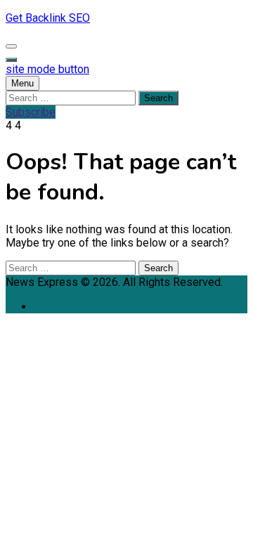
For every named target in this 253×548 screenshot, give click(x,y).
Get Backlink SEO (48, 18)
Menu (22, 83)
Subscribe (31, 112)
